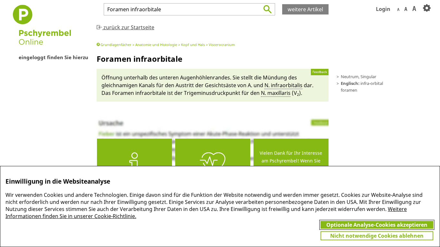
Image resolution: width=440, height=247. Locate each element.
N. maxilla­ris (276, 92)
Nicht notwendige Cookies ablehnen (377, 235)
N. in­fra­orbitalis (283, 85)
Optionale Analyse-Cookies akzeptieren (376, 224)
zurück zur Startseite (128, 27)
